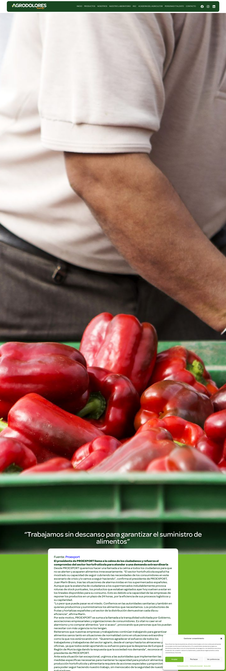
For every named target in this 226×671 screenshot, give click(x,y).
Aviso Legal (207, 666)
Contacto (191, 6)
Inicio (79, 6)
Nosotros (102, 6)
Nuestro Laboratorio (120, 6)
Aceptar (174, 659)
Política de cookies (182, 666)
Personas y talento (174, 6)
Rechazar (194, 659)
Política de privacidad (196, 666)
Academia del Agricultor (150, 6)
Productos (89, 6)
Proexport (72, 557)
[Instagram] (208, 6)
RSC (134, 6)
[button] (221, 638)
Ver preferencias (213, 659)
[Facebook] (202, 6)
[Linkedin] (214, 6)
